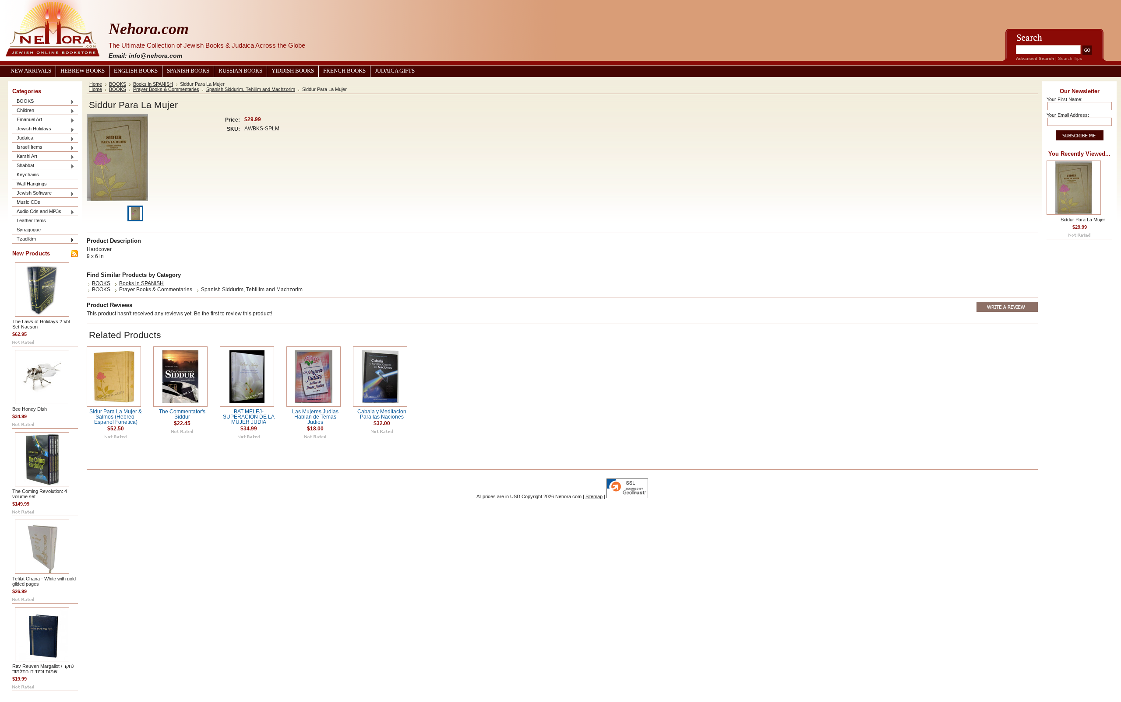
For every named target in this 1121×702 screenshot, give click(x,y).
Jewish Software (32, 193)
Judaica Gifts (395, 71)
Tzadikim (24, 239)
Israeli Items (27, 147)
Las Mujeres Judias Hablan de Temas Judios (315, 417)
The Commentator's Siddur (182, 414)
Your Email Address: (1068, 115)
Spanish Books (188, 71)
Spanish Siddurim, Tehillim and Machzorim (250, 89)
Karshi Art (24, 157)
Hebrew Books (82, 71)
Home (95, 84)
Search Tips (1070, 58)
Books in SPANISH (153, 84)
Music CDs (28, 202)
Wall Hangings (32, 183)
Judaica (22, 138)
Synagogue (29, 229)
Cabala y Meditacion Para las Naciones (381, 414)
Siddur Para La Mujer (1083, 219)
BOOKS (23, 101)
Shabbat (23, 166)
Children (23, 111)
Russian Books (240, 71)
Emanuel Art (27, 120)
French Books (344, 71)
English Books (136, 71)
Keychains (28, 174)
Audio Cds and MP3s (36, 212)
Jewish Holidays (31, 129)
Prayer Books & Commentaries (166, 89)
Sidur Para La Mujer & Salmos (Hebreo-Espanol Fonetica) (115, 417)
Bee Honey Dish (29, 409)
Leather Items (31, 220)
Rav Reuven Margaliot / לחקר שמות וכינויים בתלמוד (43, 669)
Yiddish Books (292, 71)
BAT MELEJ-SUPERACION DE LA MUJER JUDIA (249, 417)
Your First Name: (1064, 99)
